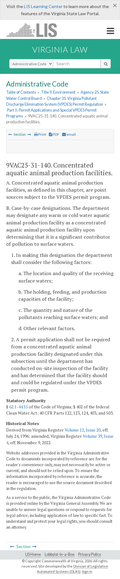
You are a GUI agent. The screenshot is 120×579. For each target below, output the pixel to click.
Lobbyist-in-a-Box (59, 554)
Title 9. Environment (58, 92)
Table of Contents (21, 92)
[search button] (106, 63)
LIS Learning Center (43, 6)
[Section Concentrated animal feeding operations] (10, 134)
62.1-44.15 (18, 407)
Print (42, 134)
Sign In (87, 571)
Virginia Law (60, 49)
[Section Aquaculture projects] (29, 134)
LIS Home (33, 554)
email (71, 134)
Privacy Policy (89, 554)
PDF (55, 134)
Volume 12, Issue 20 (83, 430)
